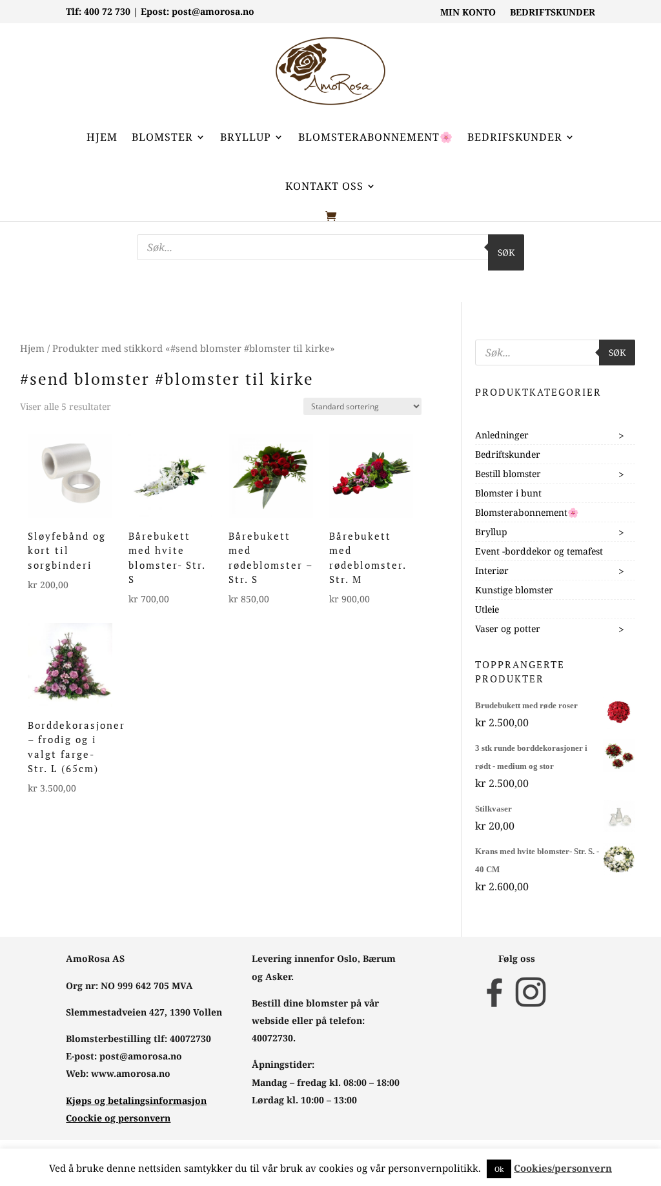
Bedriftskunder (507, 454)
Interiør (492, 570)
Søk (506, 252)
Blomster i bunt (508, 493)
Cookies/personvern (563, 1167)
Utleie (487, 609)
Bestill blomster (508, 473)
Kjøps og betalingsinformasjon (136, 1100)
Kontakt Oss (324, 186)
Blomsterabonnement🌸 (375, 137)
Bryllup (245, 137)
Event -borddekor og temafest (539, 551)
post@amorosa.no (213, 11)
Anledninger (502, 435)
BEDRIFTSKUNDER (552, 13)
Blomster (162, 137)
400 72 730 (107, 11)
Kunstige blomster (514, 590)
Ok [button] (498, 1169)
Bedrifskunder (514, 137)
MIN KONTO (468, 13)
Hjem (101, 137)
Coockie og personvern (118, 1118)
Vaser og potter (507, 628)
